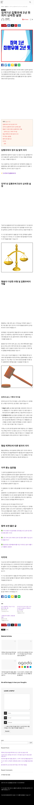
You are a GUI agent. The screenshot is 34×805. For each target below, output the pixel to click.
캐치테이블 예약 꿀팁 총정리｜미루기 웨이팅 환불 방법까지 (9, 673)
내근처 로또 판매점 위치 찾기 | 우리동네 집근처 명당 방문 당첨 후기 (24, 654)
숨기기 (7, 121)
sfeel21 (7, 19)
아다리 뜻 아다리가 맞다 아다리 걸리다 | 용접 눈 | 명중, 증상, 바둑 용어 (24, 608)
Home (2, 6)
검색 (2, 740)
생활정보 (7, 6)
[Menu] (2, 2)
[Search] (30, 2)
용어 (7, 629)
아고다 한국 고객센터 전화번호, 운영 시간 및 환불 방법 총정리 (24, 673)
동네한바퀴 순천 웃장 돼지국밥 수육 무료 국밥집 (14, 765)
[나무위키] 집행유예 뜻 (9, 173)
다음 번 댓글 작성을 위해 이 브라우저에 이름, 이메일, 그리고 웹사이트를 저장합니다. (17, 727)
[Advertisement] (17, 99)
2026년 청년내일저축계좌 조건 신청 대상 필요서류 (9, 653)
